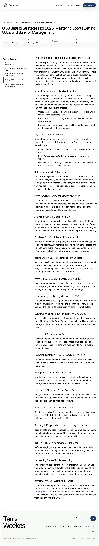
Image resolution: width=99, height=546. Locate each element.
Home (4, 22)
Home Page (51, 526)
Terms (88, 538)
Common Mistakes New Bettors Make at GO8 (14, 80)
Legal (93, 538)
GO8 (79, 78)
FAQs (69, 526)
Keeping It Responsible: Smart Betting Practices (14, 85)
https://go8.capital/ (43, 491)
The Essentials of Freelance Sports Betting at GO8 (15, 64)
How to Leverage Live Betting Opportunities (14, 74)
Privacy (81, 538)
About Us (74, 538)
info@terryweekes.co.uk (84, 526)
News (9, 22)
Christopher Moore (10, 43)
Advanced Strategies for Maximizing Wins (16, 69)
